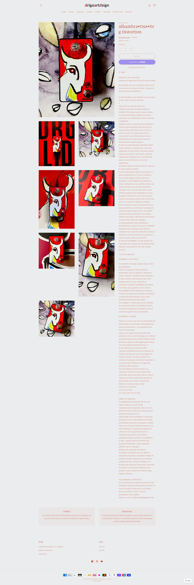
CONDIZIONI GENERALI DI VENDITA (51, 546)
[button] (41, 5)
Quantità (121, 44)
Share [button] (123, 72)
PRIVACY (102, 546)
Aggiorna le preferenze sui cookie (103, 579)
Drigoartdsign (90, 579)
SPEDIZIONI (43, 554)
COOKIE (101, 550)
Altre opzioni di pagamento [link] (137, 67)
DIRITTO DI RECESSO (46, 550)
